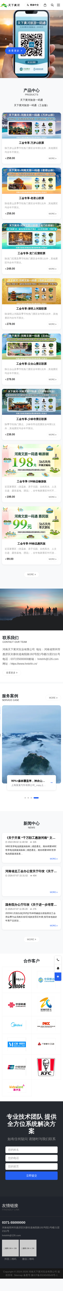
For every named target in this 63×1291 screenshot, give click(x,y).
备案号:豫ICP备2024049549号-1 (40, 1275)
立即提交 (31, 1175)
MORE (31, 574)
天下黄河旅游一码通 (31, 99)
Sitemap (18, 1275)
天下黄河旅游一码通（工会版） (31, 105)
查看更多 (14, 50)
